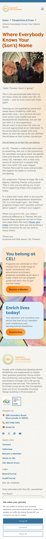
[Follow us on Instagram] (9, 433)
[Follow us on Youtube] (20, 433)
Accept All (23, 521)
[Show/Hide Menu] (42, 9)
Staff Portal (8, 478)
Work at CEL (9, 458)
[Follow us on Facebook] (3, 433)
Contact (6, 444)
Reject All (23, 534)
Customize (23, 527)
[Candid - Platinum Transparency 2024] (16, 401)
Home (5, 20)
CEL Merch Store (11, 462)
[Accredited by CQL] (6, 401)
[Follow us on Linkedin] (14, 433)
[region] (23, 518)
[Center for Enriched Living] (12, 9)
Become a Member (11, 453)
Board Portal (9, 473)
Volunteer (7, 449)
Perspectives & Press (23, 20)
